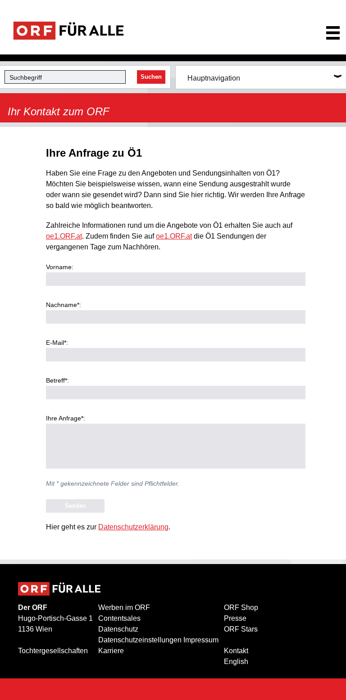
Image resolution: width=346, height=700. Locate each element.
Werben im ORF (124, 607)
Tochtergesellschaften (53, 651)
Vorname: (59, 267)
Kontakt (236, 651)
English (236, 661)
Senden (75, 505)
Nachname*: (63, 304)
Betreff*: (57, 380)
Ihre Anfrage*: (65, 418)
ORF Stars (241, 629)
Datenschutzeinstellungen (140, 640)
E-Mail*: (57, 342)
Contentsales (119, 618)
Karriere (111, 651)
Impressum (201, 640)
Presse (235, 618)
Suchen (151, 76)
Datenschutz (118, 629)
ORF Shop (241, 607)
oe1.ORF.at (64, 236)
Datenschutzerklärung (133, 527)
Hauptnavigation (213, 78)
